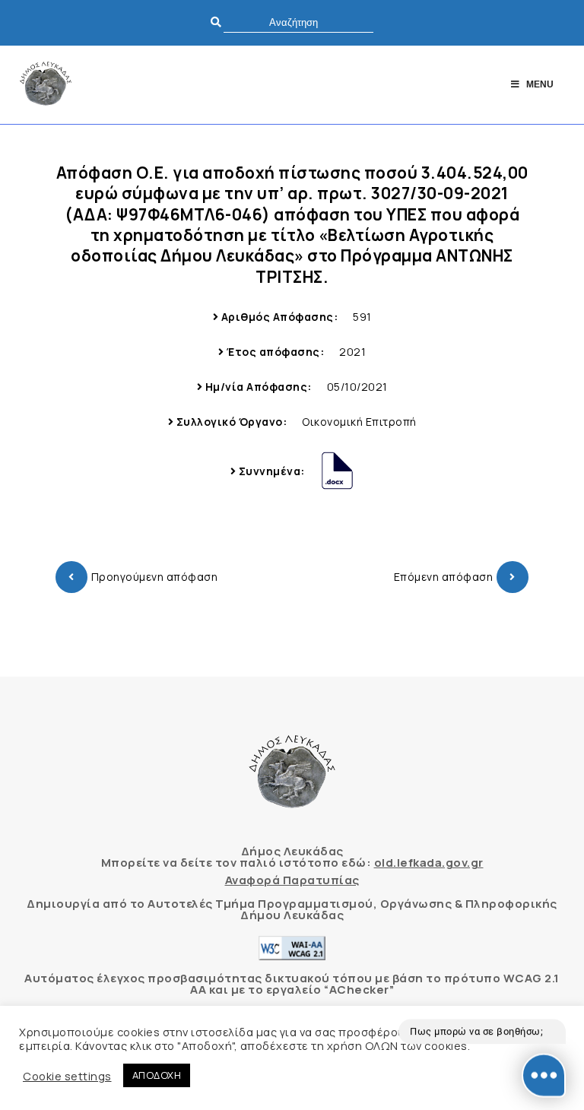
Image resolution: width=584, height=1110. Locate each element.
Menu (540, 84)
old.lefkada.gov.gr (429, 863)
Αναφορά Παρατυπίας (292, 880)
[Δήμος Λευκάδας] (45, 85)
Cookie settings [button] (67, 1076)
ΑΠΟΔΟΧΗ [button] (157, 1075)
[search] (298, 22)
